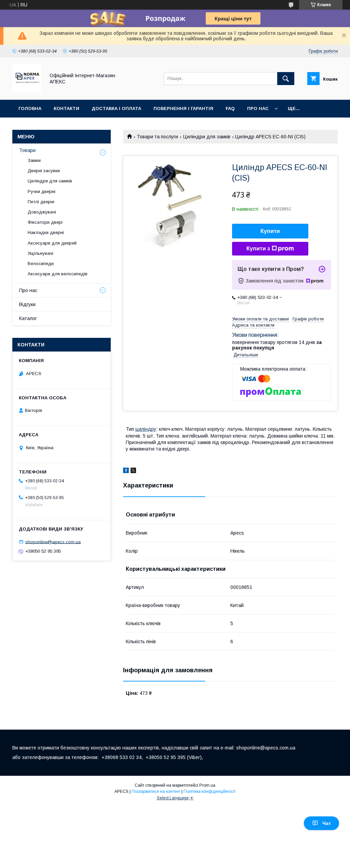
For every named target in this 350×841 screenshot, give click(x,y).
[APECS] (26, 91)
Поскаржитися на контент (156, 791)
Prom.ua (207, 785)
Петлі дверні (41, 201)
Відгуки (27, 304)
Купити (270, 231)
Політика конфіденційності (209, 791)
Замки (34, 160)
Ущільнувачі (40, 253)
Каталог (28, 318)
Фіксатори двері (45, 222)
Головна (29, 108)
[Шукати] (285, 78)
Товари (27, 150)
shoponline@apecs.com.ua (53, 541)
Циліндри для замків (206, 136)
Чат (326, 823)
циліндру (145, 429)
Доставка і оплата (116, 108)
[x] (133, 471)
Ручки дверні (41, 191)
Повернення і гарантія (183, 108)
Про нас (258, 108)
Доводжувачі (42, 212)
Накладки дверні (46, 232)
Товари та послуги (157, 136)
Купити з (258, 248)
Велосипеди (41, 263)
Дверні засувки (44, 170)
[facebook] (126, 471)
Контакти (66, 108)
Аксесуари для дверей (52, 243)
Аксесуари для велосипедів (58, 273)
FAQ (230, 108)
